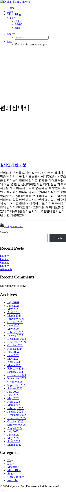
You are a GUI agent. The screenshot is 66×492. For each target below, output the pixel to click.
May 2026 (13, 308)
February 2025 (15, 332)
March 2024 (14, 365)
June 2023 (13, 395)
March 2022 (14, 444)
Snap (18, 27)
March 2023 (14, 404)
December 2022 (16, 414)
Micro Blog (14, 14)
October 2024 (15, 345)
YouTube (12, 480)
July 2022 (13, 431)
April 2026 (13, 312)
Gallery (11, 17)
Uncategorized (15, 476)
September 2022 (16, 424)
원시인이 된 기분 (13, 165)
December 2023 (16, 375)
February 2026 (15, 318)
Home (10, 7)
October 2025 (15, 322)
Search (4, 232)
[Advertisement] (33, 74)
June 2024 (13, 355)
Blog (10, 11)
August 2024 (14, 348)
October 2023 (15, 381)
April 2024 (13, 361)
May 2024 (13, 358)
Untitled (4, 255)
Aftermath (6, 269)
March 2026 (14, 315)
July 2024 (13, 352)
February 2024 (15, 368)
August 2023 (14, 388)
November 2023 (16, 378)
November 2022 (16, 418)
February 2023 (15, 408)
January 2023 (15, 411)
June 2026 (13, 305)
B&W (18, 24)
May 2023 (13, 398)
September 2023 (16, 385)
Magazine (13, 466)
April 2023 (13, 401)
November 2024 (16, 342)
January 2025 (15, 335)
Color (18, 21)
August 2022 (14, 428)
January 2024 (15, 371)
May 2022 (13, 438)
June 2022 (13, 434)
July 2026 (13, 302)
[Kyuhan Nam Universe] (33, 1)
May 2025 (13, 328)
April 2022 (13, 441)
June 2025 (13, 325)
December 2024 (16, 338)
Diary (10, 463)
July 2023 (13, 391)
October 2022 (15, 421)
